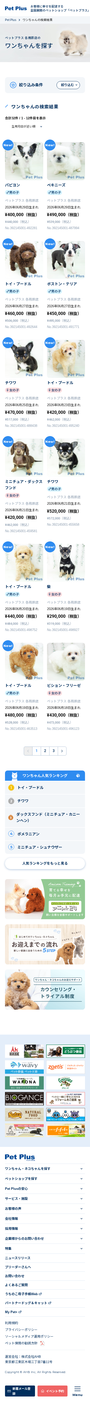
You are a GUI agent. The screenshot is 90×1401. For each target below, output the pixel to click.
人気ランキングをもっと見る (45, 863)
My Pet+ (11, 1312)
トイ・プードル (30, 787)
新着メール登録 (21, 1391)
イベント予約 (55, 1391)
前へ (28, 751)
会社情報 (11, 1219)
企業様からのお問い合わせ (24, 1239)
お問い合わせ (14, 1276)
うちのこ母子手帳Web (21, 1294)
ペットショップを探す (21, 1179)
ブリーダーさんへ (18, 1267)
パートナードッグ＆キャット (26, 1303)
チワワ (22, 801)
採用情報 (11, 1229)
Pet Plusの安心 (16, 1189)
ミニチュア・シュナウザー (39, 847)
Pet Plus (10, 20)
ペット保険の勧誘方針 (21, 1343)
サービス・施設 (16, 1199)
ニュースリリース (17, 1258)
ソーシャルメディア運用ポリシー (29, 1336)
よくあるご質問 (16, 1285)
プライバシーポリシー (21, 1330)
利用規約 (11, 1323)
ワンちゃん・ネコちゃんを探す (27, 1169)
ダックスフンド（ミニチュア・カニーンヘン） (48, 817)
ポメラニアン (28, 834)
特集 (8, 1248)
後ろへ (62, 751)
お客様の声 (13, 1209)
